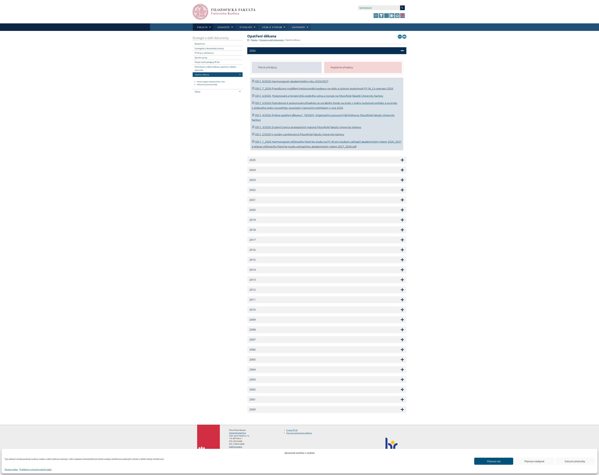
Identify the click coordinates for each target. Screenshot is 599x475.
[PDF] (400, 35)
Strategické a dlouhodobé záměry (209, 48)
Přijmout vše (494, 461)
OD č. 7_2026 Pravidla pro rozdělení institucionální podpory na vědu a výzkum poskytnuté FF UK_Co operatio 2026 (324, 88)
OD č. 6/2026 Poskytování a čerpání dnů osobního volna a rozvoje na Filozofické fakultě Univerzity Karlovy (319, 96)
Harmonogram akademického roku (211, 82)
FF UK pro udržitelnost (204, 53)
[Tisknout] (404, 35)
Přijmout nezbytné (534, 461)
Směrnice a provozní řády (207, 85)
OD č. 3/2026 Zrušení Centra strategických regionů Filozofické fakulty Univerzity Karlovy (308, 127)
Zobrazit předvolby (575, 461)
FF (248, 40)
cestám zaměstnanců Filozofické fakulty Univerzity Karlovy (309, 134)
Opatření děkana (202, 74)
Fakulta (254, 40)
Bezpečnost (200, 43)
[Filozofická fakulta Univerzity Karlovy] (224, 11)
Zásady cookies (11, 469)
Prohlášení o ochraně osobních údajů (35, 469)
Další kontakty (235, 446)
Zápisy (197, 91)
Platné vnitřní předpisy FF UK (207, 62)
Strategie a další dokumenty (211, 38)
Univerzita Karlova (237, 432)
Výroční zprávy (201, 57)
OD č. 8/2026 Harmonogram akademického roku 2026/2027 (291, 81)
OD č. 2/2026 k (264, 134)
